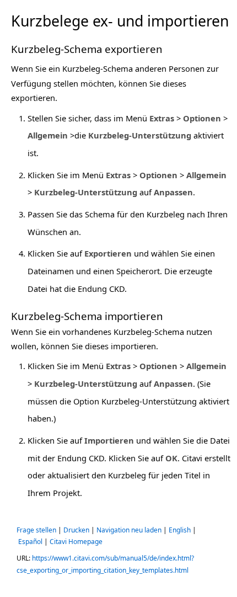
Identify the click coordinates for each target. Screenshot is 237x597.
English (180, 530)
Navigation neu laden (128, 530)
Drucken (76, 530)
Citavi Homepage (76, 541)
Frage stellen (36, 530)
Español (30, 541)
